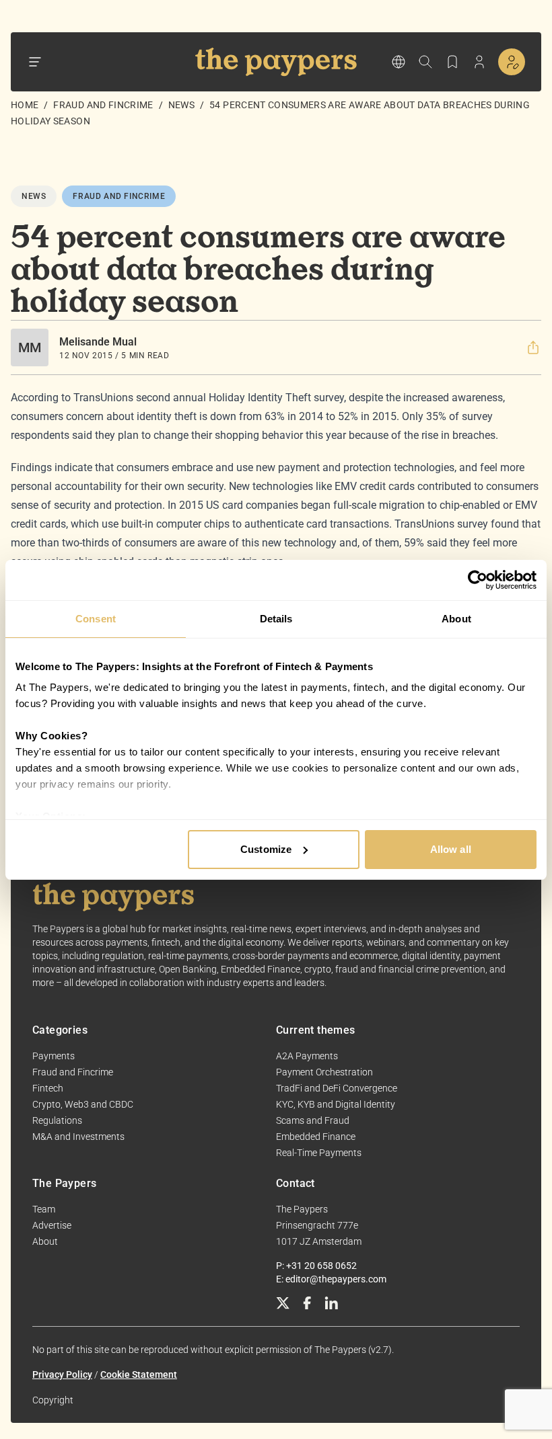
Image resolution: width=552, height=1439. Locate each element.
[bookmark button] (452, 62)
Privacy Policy (62, 1374)
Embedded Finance (315, 1136)
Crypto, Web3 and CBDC (82, 1104)
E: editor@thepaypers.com (331, 1279)
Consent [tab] (95, 618)
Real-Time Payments (318, 1152)
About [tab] (456, 618)
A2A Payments (307, 1056)
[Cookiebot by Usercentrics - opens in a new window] (478, 580)
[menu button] (35, 62)
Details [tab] (276, 618)
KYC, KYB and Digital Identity (335, 1104)
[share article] (533, 347)
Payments (53, 1056)
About (45, 1241)
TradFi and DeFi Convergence (336, 1088)
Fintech (47, 1088)
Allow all (450, 849)
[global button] (398, 62)
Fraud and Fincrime (103, 104)
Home (24, 104)
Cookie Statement (138, 1374)
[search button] (425, 62)
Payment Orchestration (324, 1072)
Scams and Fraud (312, 1120)
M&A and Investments (78, 1136)
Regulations (57, 1120)
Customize (265, 849)
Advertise (51, 1225)
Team (43, 1209)
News (181, 104)
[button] (533, 347)
